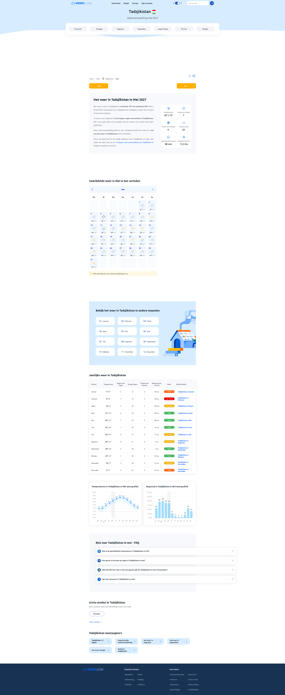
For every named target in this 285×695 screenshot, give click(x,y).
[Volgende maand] (153, 189)
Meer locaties (94, 622)
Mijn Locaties (146, 3)
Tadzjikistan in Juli (184, 434)
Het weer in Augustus (148, 641)
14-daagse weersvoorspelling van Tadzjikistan (133, 142)
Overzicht (77, 29)
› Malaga (140, 679)
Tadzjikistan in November (183, 463)
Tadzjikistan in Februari (183, 399)
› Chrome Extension (176, 674)
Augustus (120, 29)
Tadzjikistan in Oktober (183, 456)
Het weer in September (174, 641)
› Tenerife (127, 684)
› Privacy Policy (193, 684)
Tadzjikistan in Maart (185, 406)
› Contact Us (192, 674)
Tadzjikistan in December (183, 470)
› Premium (173, 679)
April (99, 86)
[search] (212, 3)
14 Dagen (99, 29)
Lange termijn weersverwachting (125, 641)
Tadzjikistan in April (185, 413)
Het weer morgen (99, 650)
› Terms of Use (193, 679)
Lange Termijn (163, 29)
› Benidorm (128, 674)
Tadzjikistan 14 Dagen (97, 641)
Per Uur (184, 29)
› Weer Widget (174, 689)
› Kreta (139, 674)
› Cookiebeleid (193, 689)
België (126, 3)
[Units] (177, 3)
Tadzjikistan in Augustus (183, 442)
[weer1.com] (81, 3)
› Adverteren (174, 684)
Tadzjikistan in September (183, 449)
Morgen (205, 29)
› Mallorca (141, 684)
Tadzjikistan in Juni (185, 427)
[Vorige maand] (93, 189)
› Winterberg (129, 679)
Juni (185, 86)
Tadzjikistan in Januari (186, 392)
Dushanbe (96, 614)
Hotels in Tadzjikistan (122, 650)
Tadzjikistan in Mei (185, 420)
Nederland (116, 3)
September (142, 29)
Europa (135, 3)
